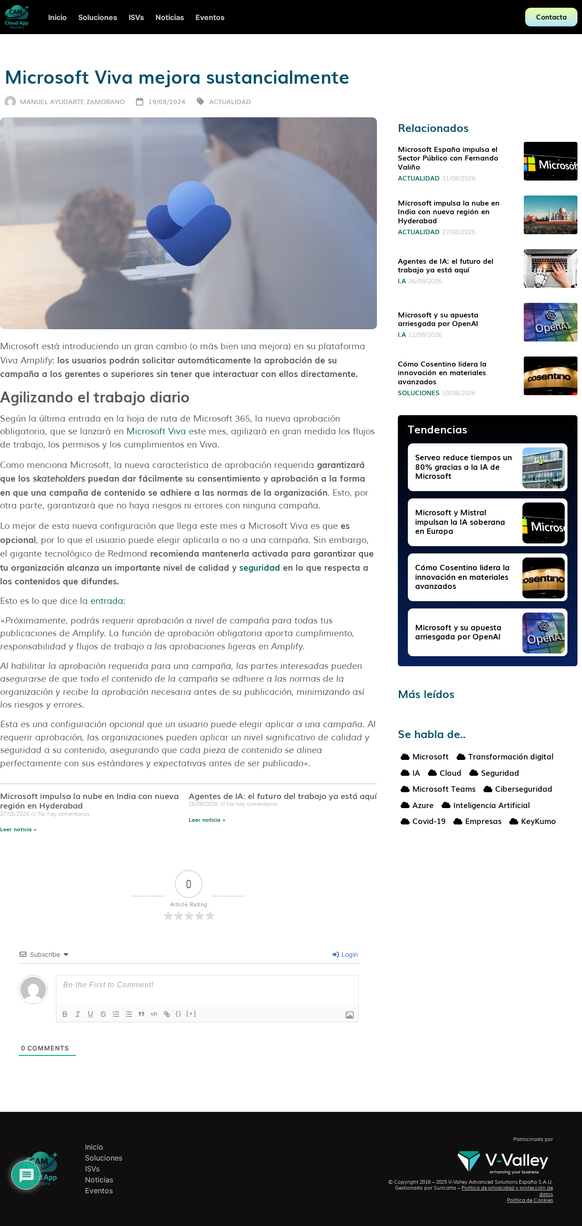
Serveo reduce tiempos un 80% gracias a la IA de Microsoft (463, 466)
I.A (402, 280)
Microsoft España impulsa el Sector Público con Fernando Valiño (448, 157)
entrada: (107, 601)
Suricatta (445, 1188)
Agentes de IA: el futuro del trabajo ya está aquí (283, 795)
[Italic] (77, 1014)
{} (179, 1013)
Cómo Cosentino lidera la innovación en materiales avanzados (442, 372)
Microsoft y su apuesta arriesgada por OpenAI (438, 318)
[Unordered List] (128, 1014)
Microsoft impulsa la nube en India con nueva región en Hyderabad (89, 800)
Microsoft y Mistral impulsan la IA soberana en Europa (460, 521)
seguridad (259, 567)
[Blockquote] (141, 1014)
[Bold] (65, 1014)
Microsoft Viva (156, 431)
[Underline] (90, 1014)
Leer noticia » (18, 829)
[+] (191, 1013)
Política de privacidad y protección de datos (507, 1191)
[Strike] (103, 1014)
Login (349, 954)
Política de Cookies (530, 1200)
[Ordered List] (116, 1014)
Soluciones (419, 392)
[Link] (167, 1014)
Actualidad (230, 101)
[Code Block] (154, 1014)
